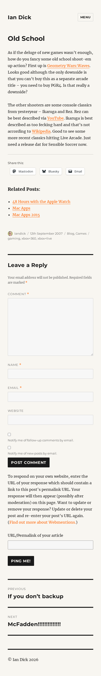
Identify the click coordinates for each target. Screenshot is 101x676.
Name (14, 365)
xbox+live (45, 238)
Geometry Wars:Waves (68, 65)
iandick (20, 233)
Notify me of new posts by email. (32, 453)
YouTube (55, 118)
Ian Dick (19, 17)
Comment (18, 294)
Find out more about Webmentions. (42, 522)
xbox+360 (29, 238)
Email (15, 388)
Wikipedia (41, 131)
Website (16, 411)
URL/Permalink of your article (35, 535)
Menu (85, 17)
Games (81, 233)
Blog (70, 233)
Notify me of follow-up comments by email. (41, 440)
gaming (14, 238)
